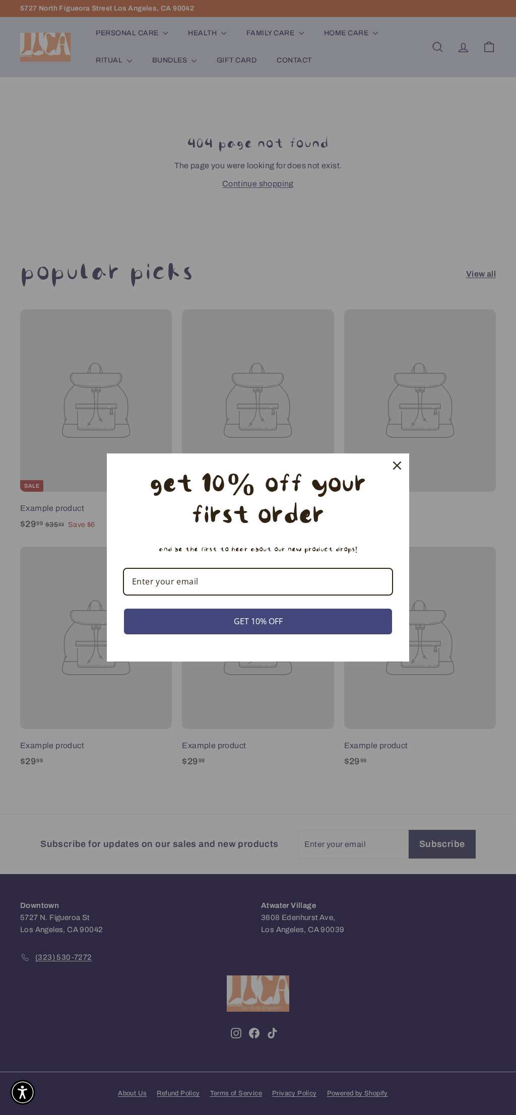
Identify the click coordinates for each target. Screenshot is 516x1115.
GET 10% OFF (258, 621)
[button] (22, 1092)
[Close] (397, 465)
